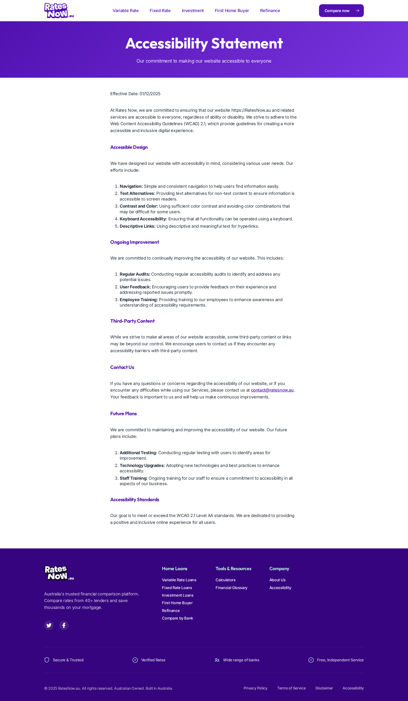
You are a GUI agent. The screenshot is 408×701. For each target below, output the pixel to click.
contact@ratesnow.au (272, 390)
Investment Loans (177, 595)
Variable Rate (126, 10)
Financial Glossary (231, 587)
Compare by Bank (177, 618)
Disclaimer (324, 688)
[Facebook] (64, 625)
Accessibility (280, 587)
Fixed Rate (160, 10)
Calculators (225, 579)
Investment (193, 10)
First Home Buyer (232, 10)
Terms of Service (291, 688)
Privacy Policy (256, 688)
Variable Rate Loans (179, 579)
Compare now (337, 10)
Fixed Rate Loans (177, 587)
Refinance (270, 10)
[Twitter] (49, 625)
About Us (277, 579)
